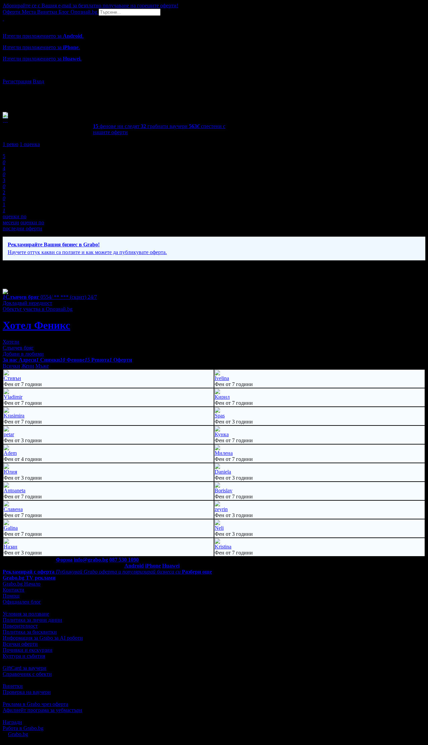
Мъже (42, 366)
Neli (219, 528)
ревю (10, 144)
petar (9, 434)
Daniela (223, 472)
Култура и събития (24, 656)
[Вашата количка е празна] (3, 18)
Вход (38, 81)
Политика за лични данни (32, 620)
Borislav (223, 490)
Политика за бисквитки (30, 632)
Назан (10, 546)
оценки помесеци (14, 219)
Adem (10, 453)
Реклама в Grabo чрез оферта (35, 704)
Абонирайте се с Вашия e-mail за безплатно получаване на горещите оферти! (90, 5)
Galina (11, 528)
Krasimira (14, 415)
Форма (64, 560)
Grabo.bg (18, 734)
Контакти (13, 590)
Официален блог (22, 602)
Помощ (11, 596)
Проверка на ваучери (27, 692)
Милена (224, 453)
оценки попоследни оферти (23, 225)
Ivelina (222, 378)
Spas (220, 415)
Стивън (12, 378)
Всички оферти (20, 644)
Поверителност (20, 626)
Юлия (10, 472)
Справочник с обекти (27, 674)
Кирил (222, 397)
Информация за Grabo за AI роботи (43, 638)
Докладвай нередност (27, 303)
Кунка (222, 434)
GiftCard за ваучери (24, 668)
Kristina (223, 546)
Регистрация (17, 81)
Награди (12, 722)
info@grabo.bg (91, 560)
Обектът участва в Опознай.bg (38, 309)
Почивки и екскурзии (27, 650)
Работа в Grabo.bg (23, 728)
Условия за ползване (26, 614)
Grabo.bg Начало (21, 584)
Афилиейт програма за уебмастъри (42, 710)
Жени (27, 366)
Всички (11, 366)
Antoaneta (14, 490)
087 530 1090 (124, 560)
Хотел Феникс (36, 325)
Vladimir (13, 397)
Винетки (13, 686)
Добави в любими (23, 354)
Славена (13, 509)
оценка (30, 144)
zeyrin (221, 509)
